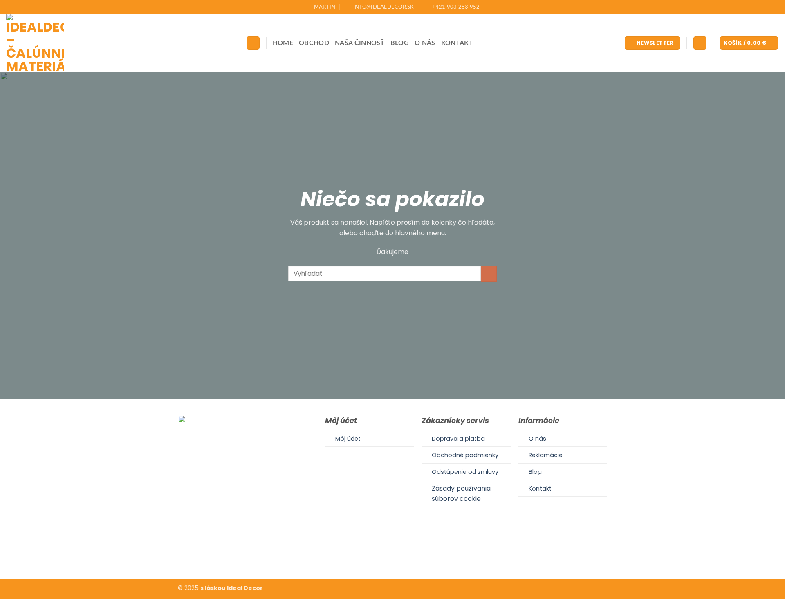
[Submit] (489, 273)
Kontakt (457, 43)
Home (283, 43)
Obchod (314, 43)
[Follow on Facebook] (382, 554)
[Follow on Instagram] (392, 554)
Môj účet (348, 439)
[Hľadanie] (253, 43)
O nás (425, 43)
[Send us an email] (402, 554)
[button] (652, 43)
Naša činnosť (360, 43)
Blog (399, 43)
